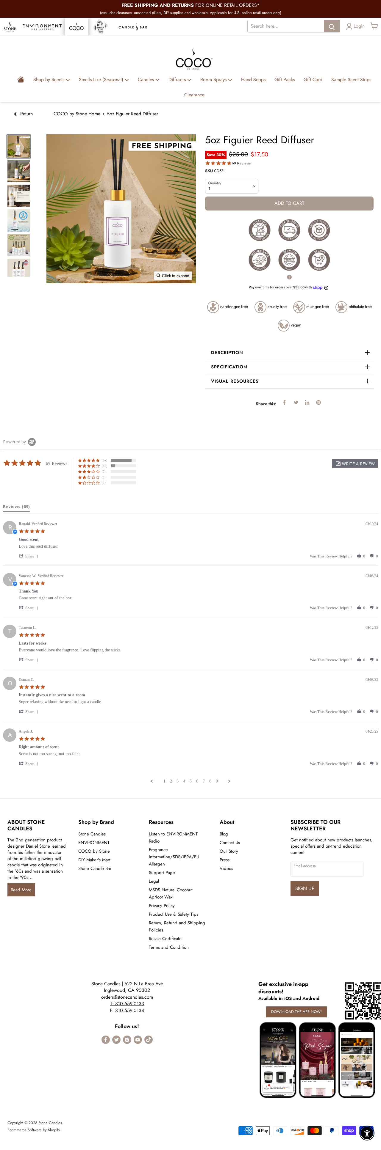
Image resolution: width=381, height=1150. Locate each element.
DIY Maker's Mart (94, 860)
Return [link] (26, 113)
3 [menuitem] (178, 781)
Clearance (194, 94)
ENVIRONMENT (94, 842)
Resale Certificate (165, 938)
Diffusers (177, 79)
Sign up (304, 888)
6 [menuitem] (197, 781)
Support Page (162, 872)
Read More (21, 890)
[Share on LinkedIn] (307, 402)
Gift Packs (284, 79)
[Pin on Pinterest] (318, 402)
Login (359, 26)
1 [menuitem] (164, 781)
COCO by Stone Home (77, 113)
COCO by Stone (94, 851)
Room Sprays (214, 79)
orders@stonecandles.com (127, 997)
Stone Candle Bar (94, 868)
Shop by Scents (49, 79)
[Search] (332, 26)
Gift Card (313, 79)
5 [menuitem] (191, 781)
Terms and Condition (169, 947)
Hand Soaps (253, 79)
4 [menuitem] (184, 781)
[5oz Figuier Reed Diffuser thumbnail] (18, 146)
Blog (224, 834)
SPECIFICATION (229, 367)
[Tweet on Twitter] (295, 402)
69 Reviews (241, 163)
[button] (355, 463)
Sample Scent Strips (351, 79)
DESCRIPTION (227, 352)
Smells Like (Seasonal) (102, 79)
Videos (226, 868)
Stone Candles (92, 834)
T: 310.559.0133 (127, 1003)
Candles (146, 79)
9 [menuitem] (217, 781)
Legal (154, 881)
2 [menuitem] (171, 781)
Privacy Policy (162, 905)
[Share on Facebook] (284, 402)
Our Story (229, 851)
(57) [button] (104, 460)
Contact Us (230, 842)
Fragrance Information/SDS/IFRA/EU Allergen (174, 856)
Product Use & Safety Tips (173, 914)
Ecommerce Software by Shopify (33, 1130)
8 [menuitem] (210, 781)
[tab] (16, 508)
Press (224, 860)
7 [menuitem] (204, 781)
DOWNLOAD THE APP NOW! (296, 1011)
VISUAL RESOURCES (235, 381)
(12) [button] (104, 466)
